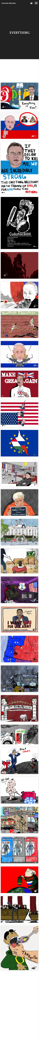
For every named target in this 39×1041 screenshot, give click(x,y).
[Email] (31, 3)
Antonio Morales (9, 3)
